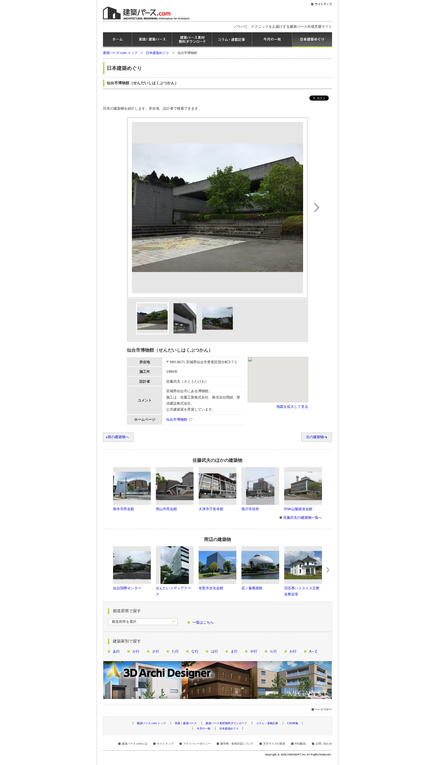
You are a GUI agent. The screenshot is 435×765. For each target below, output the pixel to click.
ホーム (117, 39)
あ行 (116, 651)
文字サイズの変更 (274, 743)
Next (328, 570)
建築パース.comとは (134, 743)
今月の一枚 (272, 39)
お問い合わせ (323, 743)
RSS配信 (300, 743)
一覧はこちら (203, 622)
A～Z (313, 651)
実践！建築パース (152, 39)
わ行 (293, 651)
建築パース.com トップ (120, 53)
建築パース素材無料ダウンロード (192, 39)
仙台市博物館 (176, 419)
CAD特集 (292, 723)
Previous (106, 570)
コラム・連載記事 (232, 39)
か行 (135, 651)
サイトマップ (165, 743)
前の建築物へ (118, 437)
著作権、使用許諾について (236, 743)
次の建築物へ (316, 437)
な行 (194, 651)
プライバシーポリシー (197, 743)
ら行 (273, 651)
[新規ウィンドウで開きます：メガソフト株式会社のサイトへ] (298, 755)
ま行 (234, 651)
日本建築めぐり (312, 39)
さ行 (155, 651)
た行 (175, 651)
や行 (253, 651)
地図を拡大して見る (292, 407)
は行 (214, 651)
